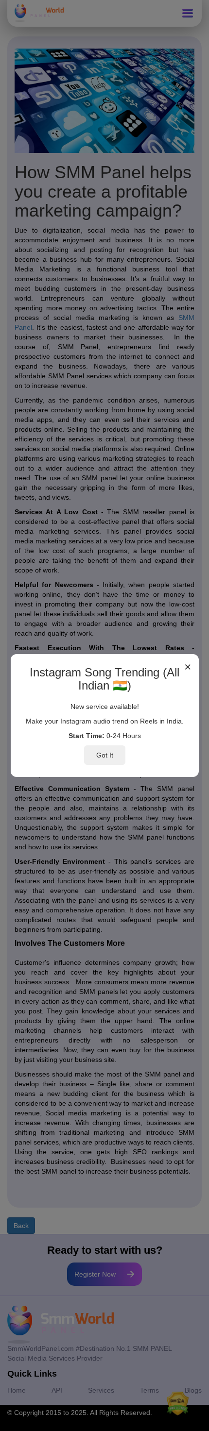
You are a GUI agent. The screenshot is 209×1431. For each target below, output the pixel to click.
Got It (104, 755)
